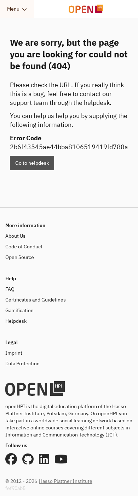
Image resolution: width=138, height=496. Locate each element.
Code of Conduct (23, 246)
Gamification (19, 310)
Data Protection (22, 363)
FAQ (10, 289)
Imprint (13, 353)
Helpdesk (16, 321)
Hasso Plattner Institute (65, 481)
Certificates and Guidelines (35, 300)
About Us (15, 236)
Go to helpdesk (32, 163)
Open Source (19, 257)
